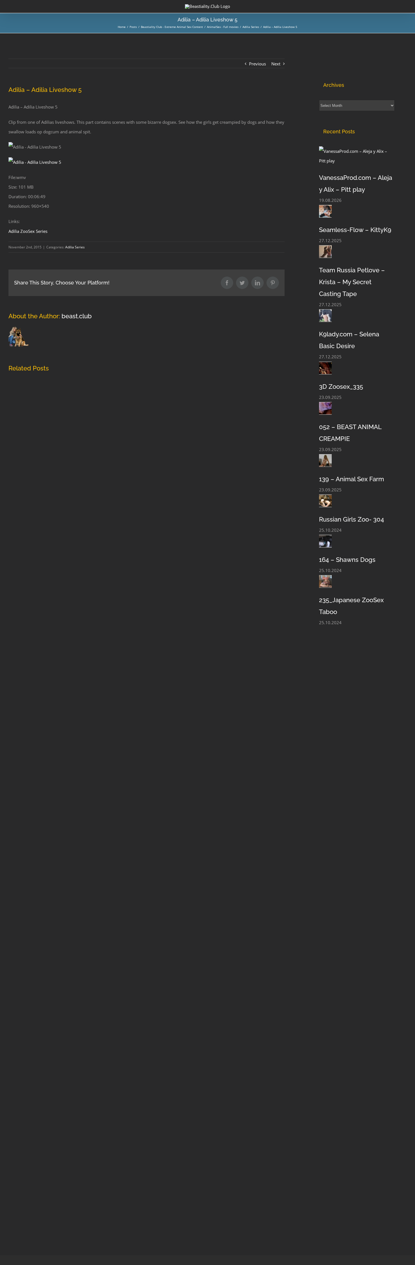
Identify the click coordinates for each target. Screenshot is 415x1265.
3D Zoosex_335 (341, 386)
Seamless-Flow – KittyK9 (355, 229)
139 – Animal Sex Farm (351, 479)
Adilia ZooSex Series (27, 231)
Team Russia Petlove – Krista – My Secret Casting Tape (352, 281)
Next (275, 64)
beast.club (77, 316)
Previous (257, 64)
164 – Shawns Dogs (347, 559)
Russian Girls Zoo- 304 (351, 519)
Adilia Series (75, 247)
